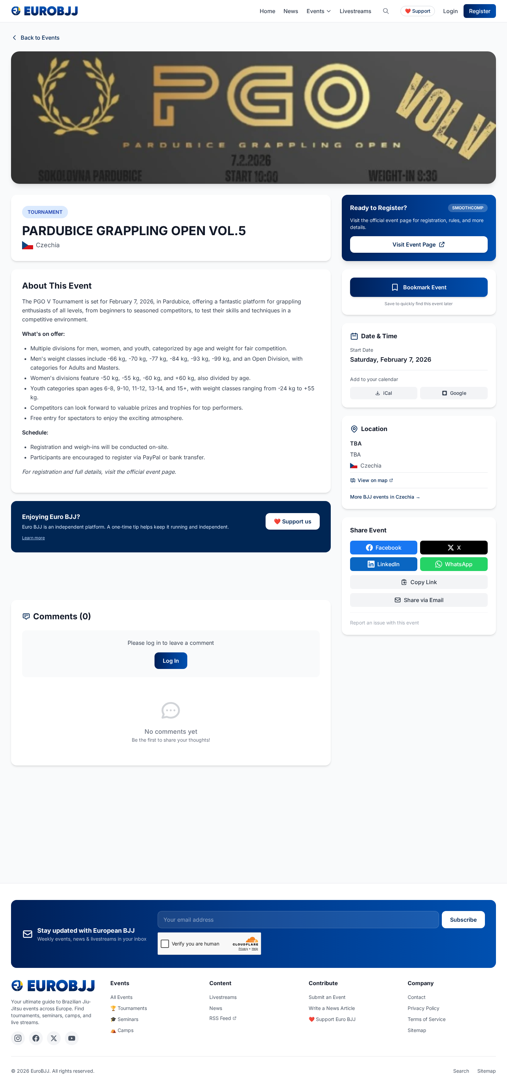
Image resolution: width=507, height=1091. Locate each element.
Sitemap (417, 1030)
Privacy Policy (423, 1008)
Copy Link (423, 582)
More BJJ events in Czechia (385, 497)
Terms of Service (427, 1019)
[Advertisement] (170, 576)
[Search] (386, 11)
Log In (171, 660)
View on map (373, 480)
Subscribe (463, 919)
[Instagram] (18, 1038)
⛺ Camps (121, 1030)
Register (479, 11)
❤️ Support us (292, 521)
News (291, 11)
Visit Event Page (414, 244)
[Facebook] (36, 1038)
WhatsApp (459, 564)
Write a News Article (332, 1008)
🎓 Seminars (124, 1019)
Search (461, 1071)
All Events (121, 997)
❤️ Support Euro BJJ (332, 1019)
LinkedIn (388, 564)
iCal (387, 393)
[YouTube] (72, 1038)
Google (458, 393)
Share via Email (424, 600)
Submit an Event (327, 997)
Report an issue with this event (384, 622)
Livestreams (355, 11)
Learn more (33, 537)
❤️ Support (417, 11)
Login (450, 11)
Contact (417, 997)
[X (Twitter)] (54, 1038)
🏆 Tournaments (128, 1008)
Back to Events (40, 37)
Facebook (388, 547)
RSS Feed (220, 1018)
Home (267, 11)
